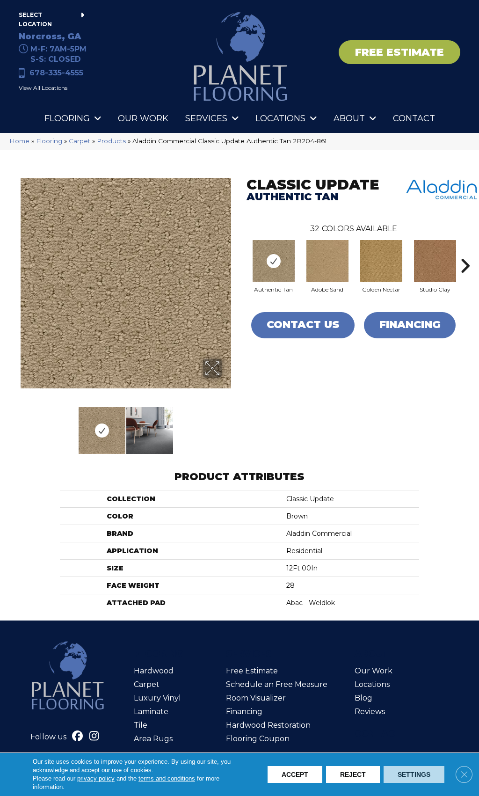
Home (19, 141)
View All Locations (43, 87)
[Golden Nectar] (381, 261)
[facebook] (78, 737)
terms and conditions (166, 778)
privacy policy (96, 778)
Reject (353, 774)
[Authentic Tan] (273, 261)
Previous (23, 426)
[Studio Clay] (435, 261)
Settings (414, 774)
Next (227, 426)
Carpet (79, 141)
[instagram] (94, 737)
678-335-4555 (56, 72)
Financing (410, 324)
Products (111, 141)
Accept (295, 774)
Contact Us (303, 324)
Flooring (49, 141)
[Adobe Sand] (327, 261)
